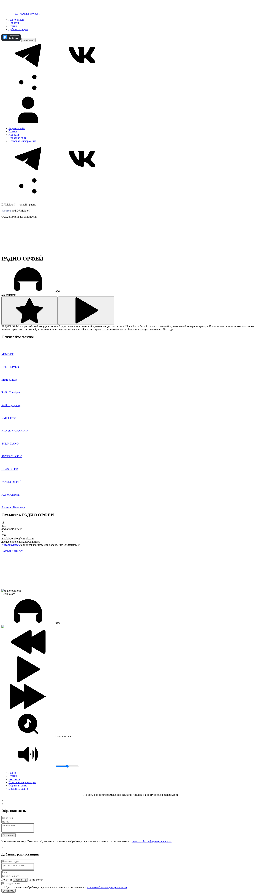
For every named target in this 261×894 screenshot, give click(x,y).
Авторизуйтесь (10, 544)
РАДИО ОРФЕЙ (11, 481)
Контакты (14, 779)
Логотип (6, 879)
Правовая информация (22, 140)
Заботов (6, 210)
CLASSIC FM (9, 469)
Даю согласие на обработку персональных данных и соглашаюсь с (66, 887)
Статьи (13, 26)
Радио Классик (10, 494)
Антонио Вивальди (13, 507)
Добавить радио (18, 29)
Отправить (8, 835)
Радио (12, 772)
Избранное (28, 40)
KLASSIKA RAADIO (14, 430)
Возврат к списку (12, 550)
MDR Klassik (9, 379)
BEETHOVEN (10, 366)
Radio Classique (10, 392)
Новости (14, 22)
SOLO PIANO (10, 443)
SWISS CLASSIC (11, 456)
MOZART (7, 354)
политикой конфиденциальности (152, 841)
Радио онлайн (17, 19)
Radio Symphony (11, 405)
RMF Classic (8, 417)
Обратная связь (18, 137)
